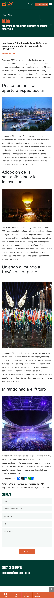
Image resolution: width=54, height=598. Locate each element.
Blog (10, 15)
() (31, 4)
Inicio (4, 15)
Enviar (25, 551)
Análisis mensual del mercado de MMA (27, 484)
